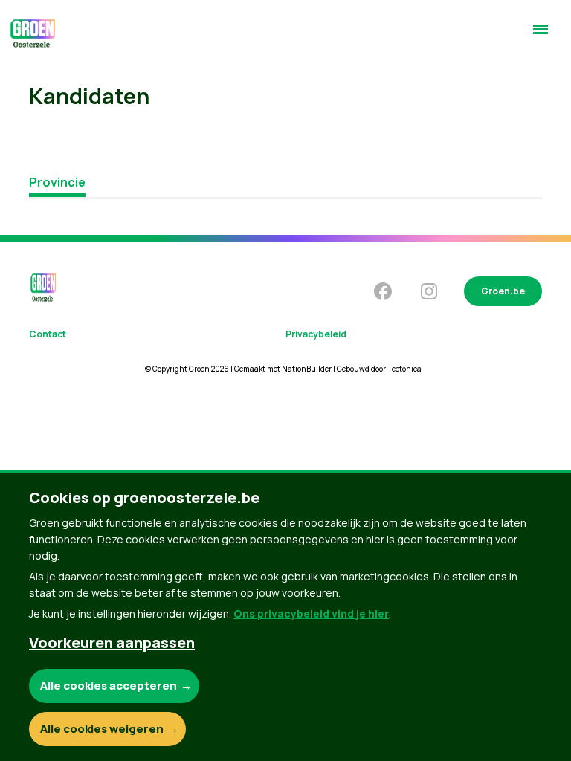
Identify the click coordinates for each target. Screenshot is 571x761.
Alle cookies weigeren (102, 728)
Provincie (57, 182)
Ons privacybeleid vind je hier (311, 613)
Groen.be (503, 291)
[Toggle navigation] (540, 36)
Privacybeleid (316, 334)
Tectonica (404, 368)
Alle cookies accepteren (108, 685)
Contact (47, 334)
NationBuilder (307, 368)
